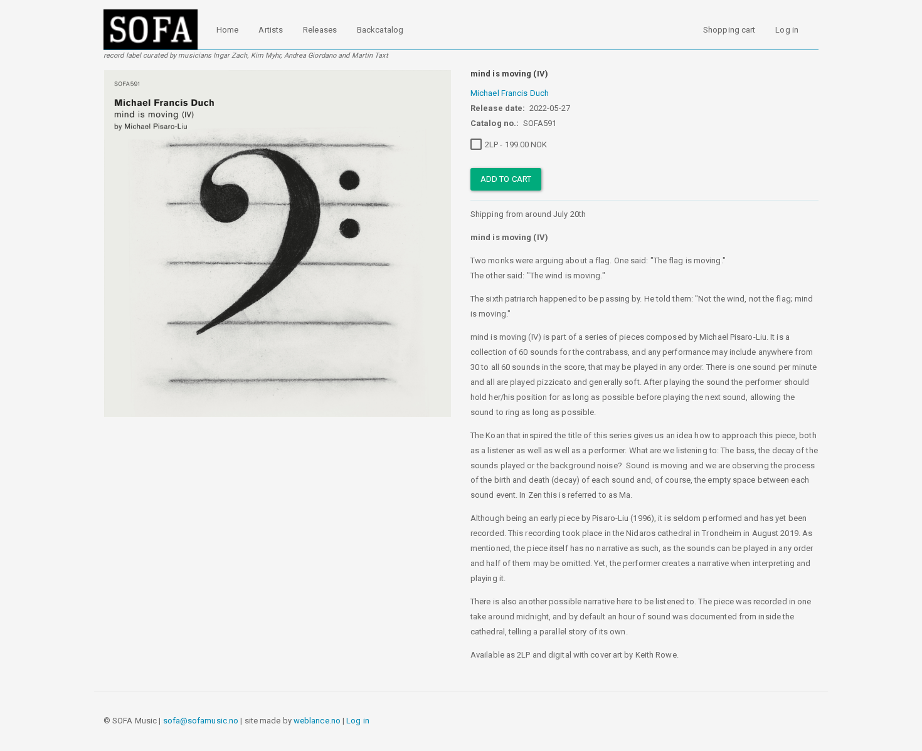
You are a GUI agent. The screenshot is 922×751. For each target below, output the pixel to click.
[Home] (155, 29)
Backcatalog (380, 29)
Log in (786, 29)
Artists (270, 29)
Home (227, 29)
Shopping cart (729, 29)
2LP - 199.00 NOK (516, 144)
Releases (320, 29)
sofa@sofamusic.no (201, 720)
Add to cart (505, 179)
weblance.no (317, 720)
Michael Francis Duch (509, 93)
